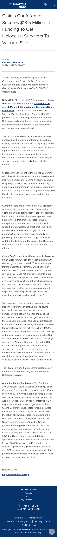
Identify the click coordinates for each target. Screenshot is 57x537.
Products (28, 493)
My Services (27, 499)
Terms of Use (20, 517)
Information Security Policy (19, 521)
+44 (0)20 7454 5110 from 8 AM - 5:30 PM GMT (28, 508)
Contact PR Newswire (28, 489)
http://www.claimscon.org (15, 474)
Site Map (38, 521)
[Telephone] (46, 4)
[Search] (53, 4)
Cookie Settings (29, 525)
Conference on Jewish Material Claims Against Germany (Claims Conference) (28, 107)
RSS (48, 521)
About (28, 496)
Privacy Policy (35, 517)
